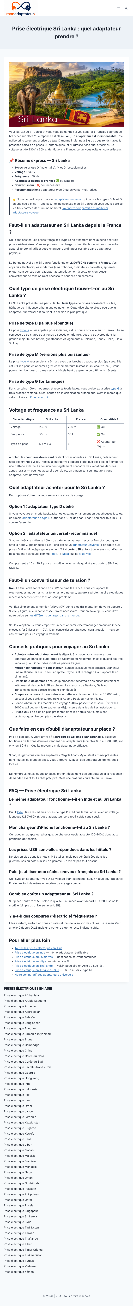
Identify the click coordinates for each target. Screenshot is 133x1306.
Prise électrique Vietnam (20, 1266)
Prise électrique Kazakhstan (22, 1122)
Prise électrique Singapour (21, 1211)
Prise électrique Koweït (19, 1133)
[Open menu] (119, 8)
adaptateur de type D (36, 518)
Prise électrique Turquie (19, 1260)
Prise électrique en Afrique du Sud (37, 970)
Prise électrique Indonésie (20, 1089)
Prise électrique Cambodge (21, 1045)
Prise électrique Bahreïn (19, 1017)
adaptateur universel (68, 199)
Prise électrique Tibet (18, 1244)
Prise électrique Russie (18, 1205)
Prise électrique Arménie (20, 1006)
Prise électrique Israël (18, 1106)
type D (24, 330)
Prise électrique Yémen (19, 1271)
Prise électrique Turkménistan (23, 1255)
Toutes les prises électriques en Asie (38, 948)
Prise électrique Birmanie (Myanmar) (27, 1034)
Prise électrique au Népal (31, 961)
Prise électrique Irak (17, 1094)
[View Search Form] (126, 8)
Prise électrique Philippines (21, 1194)
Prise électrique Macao (19, 1150)
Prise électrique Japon (18, 1111)
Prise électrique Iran (17, 1100)
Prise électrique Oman (18, 1177)
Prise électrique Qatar (18, 1199)
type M (24, 361)
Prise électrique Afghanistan (22, 995)
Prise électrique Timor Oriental (23, 1249)
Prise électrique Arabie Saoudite (25, 1000)
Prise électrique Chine (18, 1050)
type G (115, 388)
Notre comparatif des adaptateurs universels (44, 974)
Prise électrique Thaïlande (21, 1238)
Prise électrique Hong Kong (21, 1078)
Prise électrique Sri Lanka (20, 1216)
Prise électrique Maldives (20, 1161)
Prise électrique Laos (17, 1139)
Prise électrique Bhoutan (20, 1028)
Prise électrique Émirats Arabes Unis (27, 1067)
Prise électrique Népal (18, 1172)
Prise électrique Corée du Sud (23, 1061)
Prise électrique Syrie (17, 1222)
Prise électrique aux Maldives (34, 957)
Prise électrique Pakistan (20, 1188)
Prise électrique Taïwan (19, 1233)
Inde (54, 553)
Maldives (85, 553)
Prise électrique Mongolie (20, 1166)
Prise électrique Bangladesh (22, 1022)
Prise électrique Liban (18, 1144)
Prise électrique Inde (17, 1083)
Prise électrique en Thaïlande (34, 965)
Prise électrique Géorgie (19, 1072)
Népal (66, 553)
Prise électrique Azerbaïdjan (22, 1011)
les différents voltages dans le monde (54, 615)
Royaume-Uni (39, 397)
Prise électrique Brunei (18, 1039)
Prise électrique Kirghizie (20, 1128)
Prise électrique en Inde (30, 952)
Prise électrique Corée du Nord (24, 1056)
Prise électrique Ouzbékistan (22, 1183)
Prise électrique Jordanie (20, 1117)
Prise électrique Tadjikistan (21, 1227)
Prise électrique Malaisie (20, 1155)
